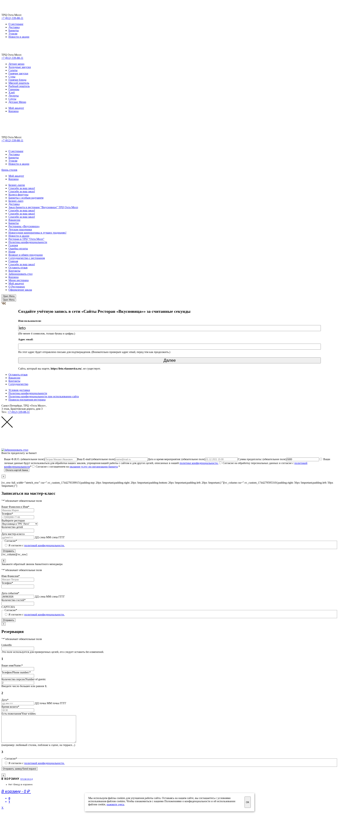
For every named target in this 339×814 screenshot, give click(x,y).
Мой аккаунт (16, 107)
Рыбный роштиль (19, 86)
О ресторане (15, 24)
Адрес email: (25, 339)
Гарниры (13, 89)
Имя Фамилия (10, 576)
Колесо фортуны (18, 194)
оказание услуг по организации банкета (94, 466)
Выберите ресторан (13, 520)
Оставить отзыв (18, 267)
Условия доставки (19, 390)
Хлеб (11, 92)
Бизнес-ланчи (16, 185)
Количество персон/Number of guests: (23, 679)
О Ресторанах (16, 286)
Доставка (14, 27)
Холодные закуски (19, 67)
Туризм (12, 33)
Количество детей (12, 527)
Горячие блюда (17, 79)
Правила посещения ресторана (27, 399)
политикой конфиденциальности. (44, 545)
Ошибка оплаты (18, 248)
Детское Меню (17, 101)
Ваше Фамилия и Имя (15, 506)
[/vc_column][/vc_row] (167, 518)
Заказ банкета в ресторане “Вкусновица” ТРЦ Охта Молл (43, 207)
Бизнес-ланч (15, 200)
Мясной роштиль (18, 82)
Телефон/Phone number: (16, 672)
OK (247, 802)
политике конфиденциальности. (199, 463)
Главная (13, 261)
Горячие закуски (18, 73)
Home (11, 251)
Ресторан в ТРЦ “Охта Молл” (26, 238)
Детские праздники (20, 229)
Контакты (14, 270)
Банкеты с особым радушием (25, 197)
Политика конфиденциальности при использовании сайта (43, 396)
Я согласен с (36, 545)
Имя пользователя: (29, 320)
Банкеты (13, 30)
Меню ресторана (18, 280)
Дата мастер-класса (13, 533)
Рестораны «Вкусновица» (24, 226)
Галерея (13, 245)
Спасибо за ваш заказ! (21, 188)
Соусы (12, 98)
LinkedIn (6, 645)
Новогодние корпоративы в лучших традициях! (37, 232)
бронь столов (9, 169)
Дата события (10, 593)
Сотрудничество (18, 384)
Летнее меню (16, 63)
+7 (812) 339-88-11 (12, 18)
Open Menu (9, 296)
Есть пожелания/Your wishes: (18, 713)
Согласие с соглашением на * (77, 466)
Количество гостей (13, 600)
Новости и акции (18, 36)
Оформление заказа (20, 289)
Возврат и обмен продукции (25, 254)
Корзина (13, 111)
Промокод (26, 779)
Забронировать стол (20, 273)
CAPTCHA (8, 606)
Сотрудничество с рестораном (26, 258)
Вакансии (14, 219)
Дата (4, 699)
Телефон (7, 513)
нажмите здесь (115, 804)
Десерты (13, 95)
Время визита (10, 706)
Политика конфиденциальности (27, 242)
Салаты (12, 70)
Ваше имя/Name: (12, 665)
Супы (11, 76)
